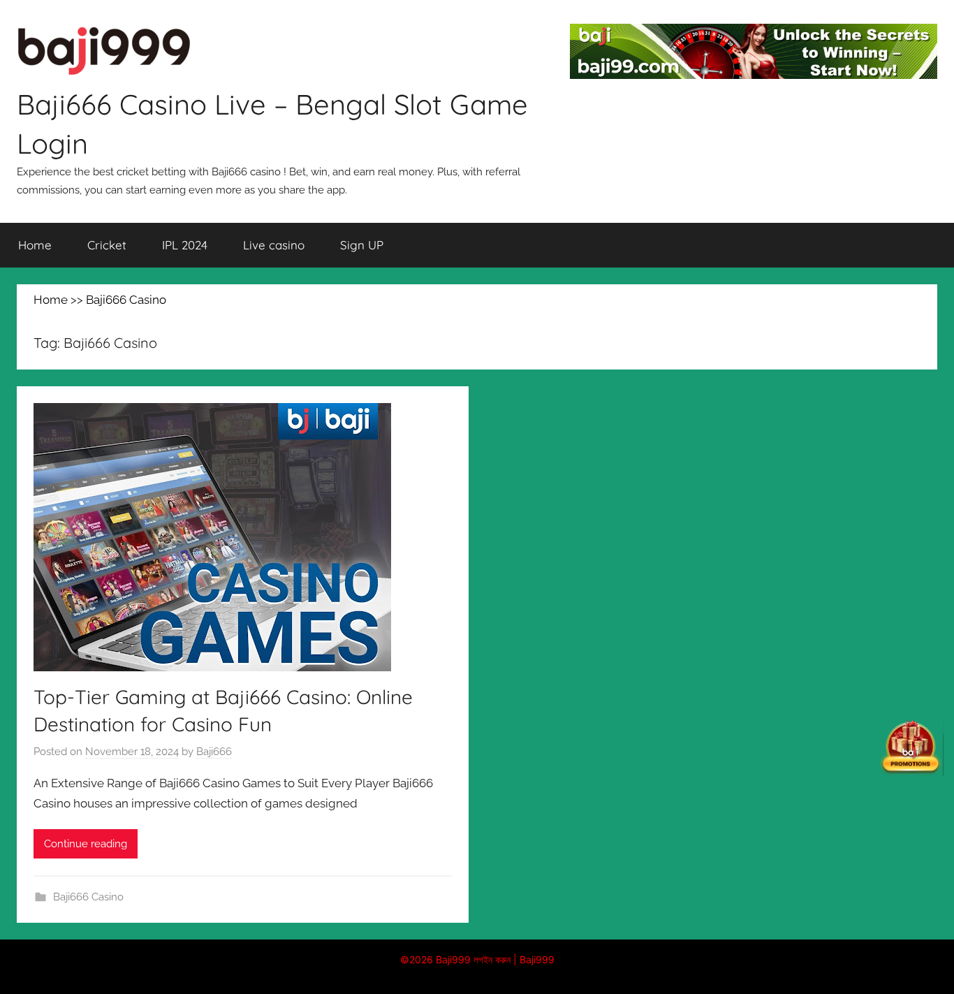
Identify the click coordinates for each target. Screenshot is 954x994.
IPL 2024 (184, 244)
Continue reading (85, 844)
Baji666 (214, 751)
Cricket (106, 244)
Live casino (273, 244)
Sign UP (361, 244)
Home (35, 244)
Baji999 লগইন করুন (473, 959)
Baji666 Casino (88, 897)
